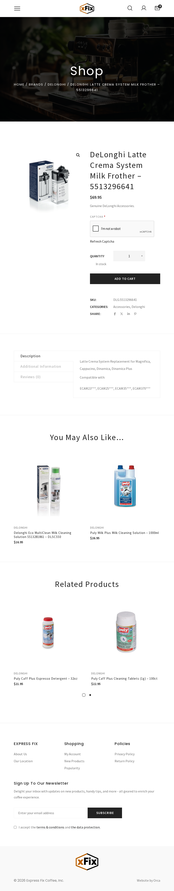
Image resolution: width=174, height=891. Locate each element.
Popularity (72, 768)
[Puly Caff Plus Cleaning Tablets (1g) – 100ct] (125, 632)
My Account (72, 754)
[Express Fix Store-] (87, 8)
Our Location (23, 761)
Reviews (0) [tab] (30, 376)
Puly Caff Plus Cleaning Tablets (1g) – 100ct (124, 678)
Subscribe (105, 813)
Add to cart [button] (81, 458)
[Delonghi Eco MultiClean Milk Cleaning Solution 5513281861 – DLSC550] (49, 486)
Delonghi (57, 84)
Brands (36, 84)
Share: (95, 314)
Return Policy (124, 761)
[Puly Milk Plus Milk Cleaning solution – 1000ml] (125, 486)
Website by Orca (148, 880)
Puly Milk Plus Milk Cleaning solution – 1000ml (124, 533)
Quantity (97, 256)
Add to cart (125, 279)
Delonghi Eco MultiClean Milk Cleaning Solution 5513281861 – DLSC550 (43, 535)
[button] (78, 155)
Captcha (97, 217)
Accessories (121, 307)
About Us (20, 754)
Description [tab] (30, 355)
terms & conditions (50, 827)
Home (19, 84)
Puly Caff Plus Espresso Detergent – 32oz (46, 678)
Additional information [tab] (40, 366)
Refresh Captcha (102, 241)
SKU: (93, 300)
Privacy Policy (125, 754)
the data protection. (85, 827)
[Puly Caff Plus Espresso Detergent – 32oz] (48, 632)
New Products (74, 761)
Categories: (99, 307)
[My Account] (144, 8)
